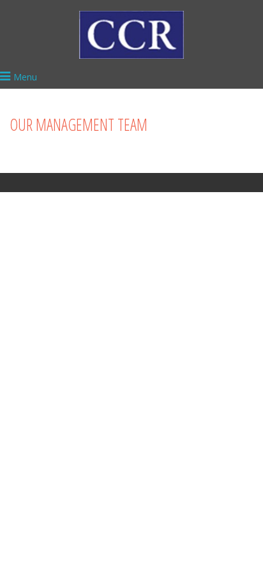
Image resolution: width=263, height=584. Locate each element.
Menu (25, 77)
